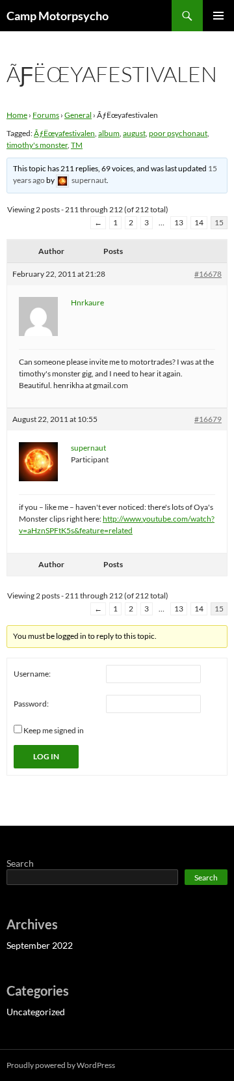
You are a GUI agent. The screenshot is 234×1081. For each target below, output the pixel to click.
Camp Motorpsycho (57, 15)
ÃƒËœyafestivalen (64, 133)
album (109, 133)
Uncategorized (35, 1011)
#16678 (208, 274)
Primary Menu (218, 15)
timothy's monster (37, 145)
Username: (32, 674)
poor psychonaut (178, 133)
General (78, 115)
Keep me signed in (53, 730)
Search (20, 863)
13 (178, 222)
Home (16, 115)
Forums (45, 115)
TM (77, 145)
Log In (46, 756)
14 (198, 222)
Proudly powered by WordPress (60, 1065)
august (134, 133)
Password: (31, 704)
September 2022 (39, 945)
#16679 (208, 419)
